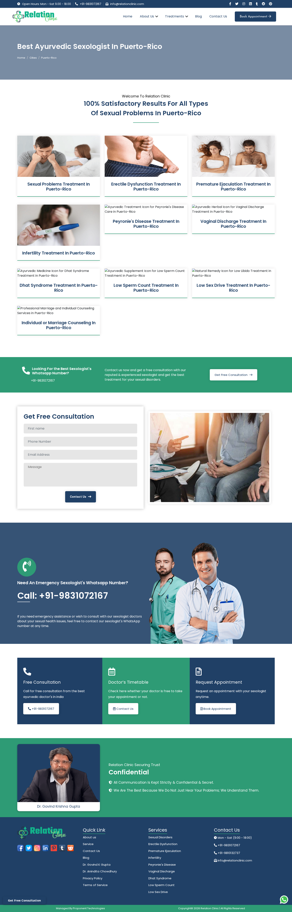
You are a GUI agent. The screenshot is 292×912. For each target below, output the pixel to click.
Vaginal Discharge (161, 871)
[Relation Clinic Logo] (35, 16)
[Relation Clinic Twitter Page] (237, 4)
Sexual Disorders (160, 837)
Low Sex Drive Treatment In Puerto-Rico (233, 288)
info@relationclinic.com (127, 4)
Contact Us (218, 16)
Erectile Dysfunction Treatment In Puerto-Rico (146, 187)
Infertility (154, 858)
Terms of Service (95, 885)
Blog (198, 16)
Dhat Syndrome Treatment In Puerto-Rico (59, 288)
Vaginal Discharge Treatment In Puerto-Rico (233, 224)
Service (88, 844)
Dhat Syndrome (159, 878)
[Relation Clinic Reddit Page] (263, 4)
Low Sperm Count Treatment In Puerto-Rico (146, 288)
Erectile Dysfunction (162, 844)
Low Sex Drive (158, 892)
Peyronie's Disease (162, 864)
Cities (33, 58)
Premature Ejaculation (164, 851)
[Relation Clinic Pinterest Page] (270, 4)
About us (89, 837)
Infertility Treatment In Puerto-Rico (58, 253)
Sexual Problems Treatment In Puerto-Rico (58, 187)
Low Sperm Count (161, 885)
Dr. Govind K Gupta (96, 864)
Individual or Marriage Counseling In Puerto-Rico (59, 325)
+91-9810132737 (228, 853)
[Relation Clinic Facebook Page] (231, 4)
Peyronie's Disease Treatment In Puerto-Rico (146, 224)
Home (127, 16)
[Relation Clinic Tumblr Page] (257, 4)
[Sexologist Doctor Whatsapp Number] (284, 899)
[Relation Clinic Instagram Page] (244, 4)
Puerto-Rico (49, 58)
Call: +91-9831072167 (62, 596)
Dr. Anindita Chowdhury (100, 871)
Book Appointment (254, 16)
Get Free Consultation (231, 375)
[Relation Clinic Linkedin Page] (251, 4)
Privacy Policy (92, 878)
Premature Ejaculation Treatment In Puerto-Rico (233, 187)
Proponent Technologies (89, 908)
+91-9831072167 (90, 4)
